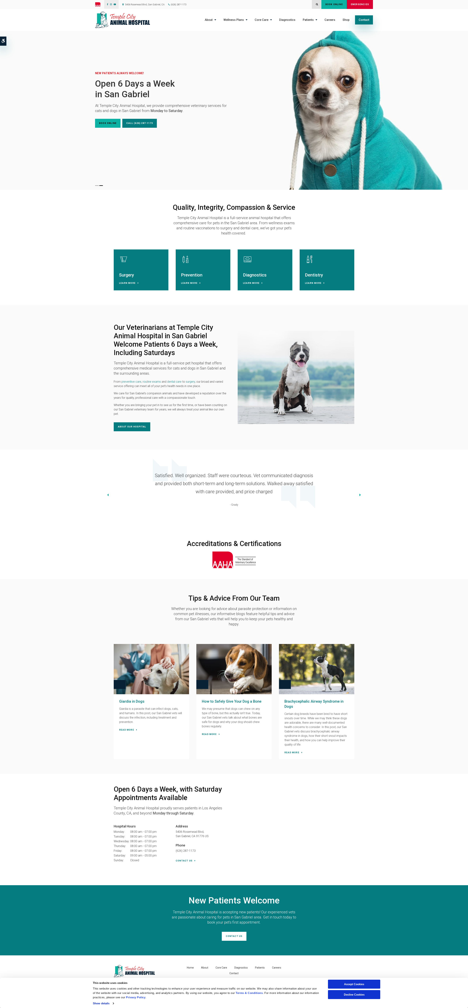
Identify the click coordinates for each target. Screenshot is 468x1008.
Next (360, 495)
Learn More (127, 283)
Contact (364, 20)
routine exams (152, 381)
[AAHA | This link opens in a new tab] (99, 4)
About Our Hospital (132, 426)
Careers (329, 20)
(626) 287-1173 (178, 4)
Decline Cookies (354, 994)
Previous (108, 495)
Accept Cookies (354, 984)
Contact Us (184, 860)
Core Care (261, 20)
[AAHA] (234, 559)
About (209, 20)
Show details (101, 1003)
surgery (190, 381)
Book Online (334, 4)
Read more (126, 730)
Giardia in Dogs (131, 701)
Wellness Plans (233, 20)
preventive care (131, 381)
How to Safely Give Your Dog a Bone (231, 701)
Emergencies (360, 4)
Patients (308, 20)
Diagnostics (287, 20)
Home (190, 967)
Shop (346, 20)
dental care (174, 381)
